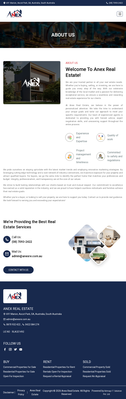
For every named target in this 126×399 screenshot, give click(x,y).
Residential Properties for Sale (19, 371)
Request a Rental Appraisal (57, 376)
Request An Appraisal (94, 376)
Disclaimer (8, 392)
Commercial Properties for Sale (19, 367)
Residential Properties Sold (97, 371)
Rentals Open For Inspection (57, 371)
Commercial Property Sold (96, 367)
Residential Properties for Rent (59, 367)
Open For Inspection (13, 376)
